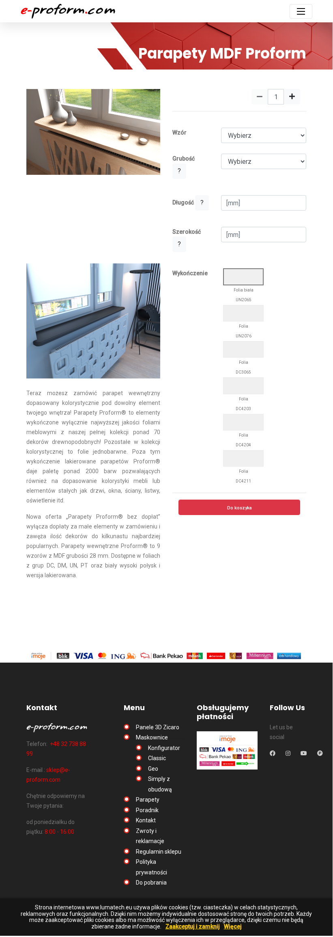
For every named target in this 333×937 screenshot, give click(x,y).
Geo (153, 768)
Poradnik (147, 810)
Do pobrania (151, 882)
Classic (157, 758)
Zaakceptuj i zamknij (192, 927)
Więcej (233, 927)
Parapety (147, 799)
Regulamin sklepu (158, 851)
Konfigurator (164, 748)
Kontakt (146, 820)
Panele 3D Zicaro (157, 727)
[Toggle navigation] (301, 11)
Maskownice (152, 737)
